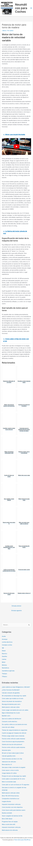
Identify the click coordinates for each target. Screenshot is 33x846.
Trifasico (4, 676)
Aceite (4, 636)
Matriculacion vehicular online (11, 707)
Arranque (4, 639)
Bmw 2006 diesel (7, 818)
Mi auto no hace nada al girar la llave (13, 753)
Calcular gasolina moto (8, 756)
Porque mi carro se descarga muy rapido (14, 776)
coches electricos (7, 642)
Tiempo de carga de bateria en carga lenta (14, 730)
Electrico (4, 653)
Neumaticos (5, 668)
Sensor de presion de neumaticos (12, 701)
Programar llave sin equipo (10, 821)
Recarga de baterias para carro (11, 704)
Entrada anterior (16, 606)
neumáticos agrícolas (8, 670)
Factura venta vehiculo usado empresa (13, 738)
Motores (4, 665)
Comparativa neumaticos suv (10, 798)
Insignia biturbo (6, 801)
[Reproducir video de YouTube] (16, 146)
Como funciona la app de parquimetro (13, 741)
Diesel (4, 650)
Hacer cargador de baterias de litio (12, 816)
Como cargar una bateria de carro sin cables (15, 710)
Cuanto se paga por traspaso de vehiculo (14, 733)
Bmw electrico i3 (7, 764)
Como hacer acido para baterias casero (13, 810)
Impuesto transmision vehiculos (11, 804)
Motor (4, 30)
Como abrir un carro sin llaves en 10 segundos (15, 784)
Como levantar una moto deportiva (12, 807)
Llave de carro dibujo (8, 727)
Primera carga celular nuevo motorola (13, 736)
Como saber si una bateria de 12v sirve (13, 779)
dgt (3, 648)
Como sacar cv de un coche (10, 770)
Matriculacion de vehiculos (10, 830)
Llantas (4, 659)
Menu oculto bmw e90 (8, 824)
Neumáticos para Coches (21, 8)
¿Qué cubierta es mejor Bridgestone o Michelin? (16, 687)
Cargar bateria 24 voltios (9, 773)
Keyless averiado (7, 813)
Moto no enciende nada (9, 781)
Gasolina (4, 656)
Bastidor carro (6, 715)
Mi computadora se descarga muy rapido (14, 695)
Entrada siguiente (16, 610)
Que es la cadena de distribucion (11, 718)
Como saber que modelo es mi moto (12, 698)
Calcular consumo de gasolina (11, 693)
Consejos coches (7, 645)
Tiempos (4, 673)
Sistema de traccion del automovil (12, 744)
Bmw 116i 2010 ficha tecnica (10, 796)
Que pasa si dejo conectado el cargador (13, 767)
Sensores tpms (6, 750)
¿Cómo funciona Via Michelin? (11, 690)
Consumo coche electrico (9, 721)
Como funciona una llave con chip (12, 759)
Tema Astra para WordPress (22, 840)
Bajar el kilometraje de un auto (11, 713)
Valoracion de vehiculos (9, 761)
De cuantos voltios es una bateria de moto (14, 724)
